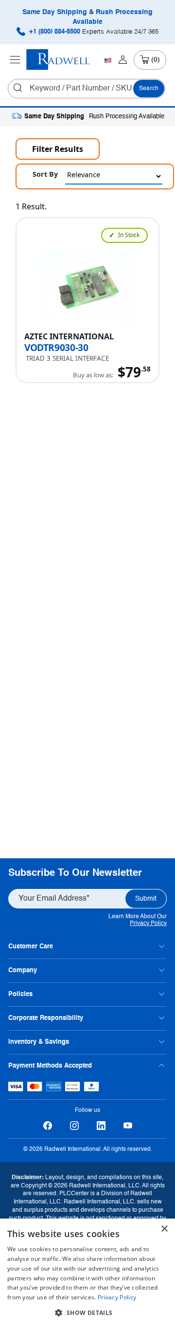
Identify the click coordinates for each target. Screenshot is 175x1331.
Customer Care (30, 946)
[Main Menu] (15, 60)
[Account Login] (122, 60)
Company (22, 970)
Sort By (45, 174)
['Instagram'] (74, 1125)
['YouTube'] (127, 1125)
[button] (87, 1313)
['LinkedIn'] (100, 1125)
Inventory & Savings (38, 1042)
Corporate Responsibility (45, 1018)
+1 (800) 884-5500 (92, 32)
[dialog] (87, 1275)
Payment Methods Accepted (50, 1066)
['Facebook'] (47, 1125)
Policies (20, 994)
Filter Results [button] (57, 149)
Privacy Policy (148, 923)
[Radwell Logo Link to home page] (58, 59)
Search (148, 89)
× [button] (164, 1229)
